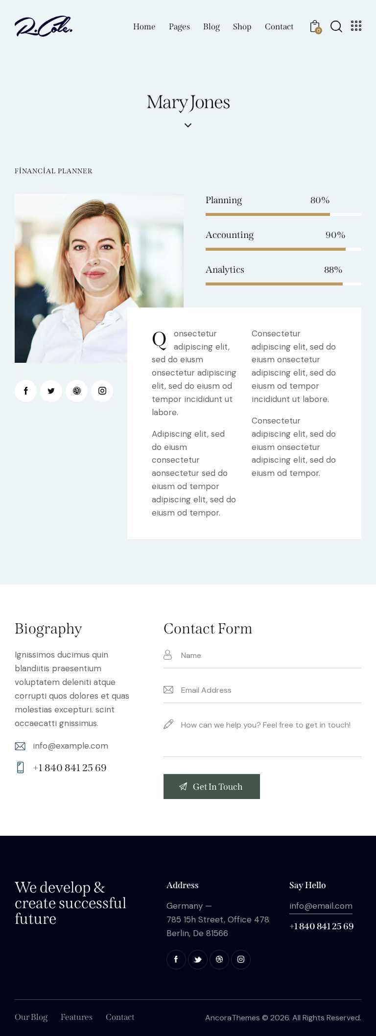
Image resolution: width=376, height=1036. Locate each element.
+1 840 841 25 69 (70, 768)
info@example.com (70, 745)
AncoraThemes (232, 1017)
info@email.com (320, 905)
